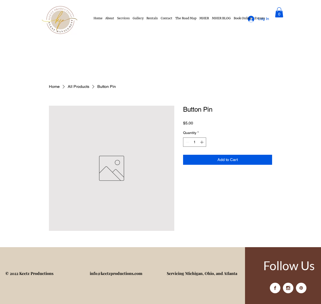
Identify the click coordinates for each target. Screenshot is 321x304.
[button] (279, 12)
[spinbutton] (194, 142)
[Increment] (202, 142)
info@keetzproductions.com (116, 273)
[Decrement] (187, 142)
